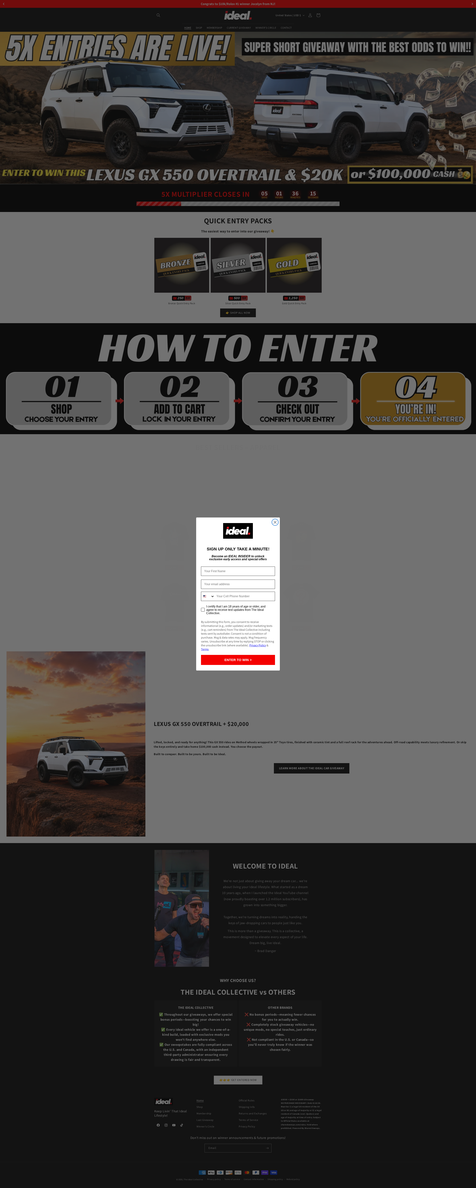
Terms (205, 649)
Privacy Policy (257, 645)
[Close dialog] (275, 522)
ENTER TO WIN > (238, 660)
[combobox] (208, 596)
